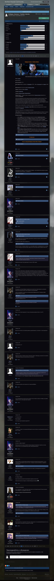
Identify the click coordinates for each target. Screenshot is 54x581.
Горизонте (22, 108)
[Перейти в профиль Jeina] (10, 505)
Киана (10, 434)
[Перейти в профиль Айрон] (10, 188)
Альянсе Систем (31, 87)
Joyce (10, 465)
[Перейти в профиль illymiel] (10, 522)
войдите (11, 52)
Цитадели (39, 84)
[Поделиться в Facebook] (9, 565)
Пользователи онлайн (29, 6)
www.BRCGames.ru (18, 4)
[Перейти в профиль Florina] (10, 235)
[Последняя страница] (38, 56)
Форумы (6, 6)
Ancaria (10, 160)
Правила (16, 6)
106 (10, 546)
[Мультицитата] (16, 149)
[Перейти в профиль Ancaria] (10, 156)
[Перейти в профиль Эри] (10, 490)
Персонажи (23, 15)
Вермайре (29, 84)
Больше (37, 4)
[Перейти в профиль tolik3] (10, 172)
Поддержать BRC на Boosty (27, 11)
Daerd (10, 294)
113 (25, 546)
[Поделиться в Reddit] (5, 565)
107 (12, 546)
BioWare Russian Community (14, 2)
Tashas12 (10, 225)
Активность (31, 4)
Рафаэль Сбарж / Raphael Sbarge (24, 93)
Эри (10, 494)
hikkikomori (10, 417)
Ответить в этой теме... (15, 556)
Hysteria (10, 208)
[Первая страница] (6, 56)
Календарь (11, 6)
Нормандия (21, 91)
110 (19, 546)
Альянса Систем (37, 95)
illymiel (10, 526)
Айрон (10, 191)
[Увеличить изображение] (31, 69)
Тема (17, 577)
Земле (45, 84)
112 (23, 546)
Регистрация (46, 1)
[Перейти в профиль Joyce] (10, 461)
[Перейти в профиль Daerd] (10, 290)
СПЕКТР (26, 89)
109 (17, 546)
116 (32, 546)
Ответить (44, 18)
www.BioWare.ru (9, 4)
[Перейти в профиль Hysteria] (10, 203)
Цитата (19, 149)
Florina (10, 239)
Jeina (10, 509)
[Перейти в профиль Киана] (10, 430)
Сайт (25, 4)
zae (10, 476)
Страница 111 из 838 (42, 546)
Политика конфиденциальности (25, 577)
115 (30, 546)
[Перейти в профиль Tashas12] (10, 220)
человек (19, 78)
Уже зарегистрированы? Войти (36, 1)
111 (21, 546)
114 (27, 546)
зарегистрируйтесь (17, 52)
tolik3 (10, 178)
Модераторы (22, 6)
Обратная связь (34, 577)
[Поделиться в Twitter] (7, 565)
